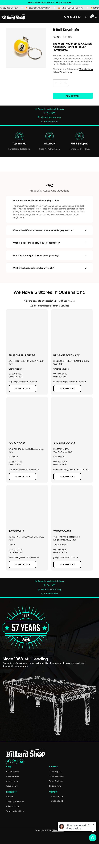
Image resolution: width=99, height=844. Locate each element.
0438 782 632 (60, 464)
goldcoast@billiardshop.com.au (24, 469)
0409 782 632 (16, 376)
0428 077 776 (15, 552)
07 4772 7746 (15, 549)
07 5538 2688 (15, 461)
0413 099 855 (60, 376)
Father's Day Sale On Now (25, 8)
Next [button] (94, 2)
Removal (56, 305)
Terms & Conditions (15, 811)
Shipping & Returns (15, 801)
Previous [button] (4, 2)
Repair (46, 305)
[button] (86, 17)
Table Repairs (55, 771)
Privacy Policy (12, 806)
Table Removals (56, 776)
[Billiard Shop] (13, 16)
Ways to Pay (11, 786)
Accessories (12, 781)
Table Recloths (56, 781)
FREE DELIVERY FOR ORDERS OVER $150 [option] (49, 2)
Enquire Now (55, 786)
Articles (9, 796)
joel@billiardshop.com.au (65, 557)
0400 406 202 (16, 464)
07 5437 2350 (60, 461)
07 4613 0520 (60, 549)
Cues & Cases (12, 776)
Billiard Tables (12, 771)
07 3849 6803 (60, 373)
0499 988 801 (60, 552)
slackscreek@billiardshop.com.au (69, 381)
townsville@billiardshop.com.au (24, 557)
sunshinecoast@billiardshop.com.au (70, 469)
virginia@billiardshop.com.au (23, 381)
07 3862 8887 (15, 373)
